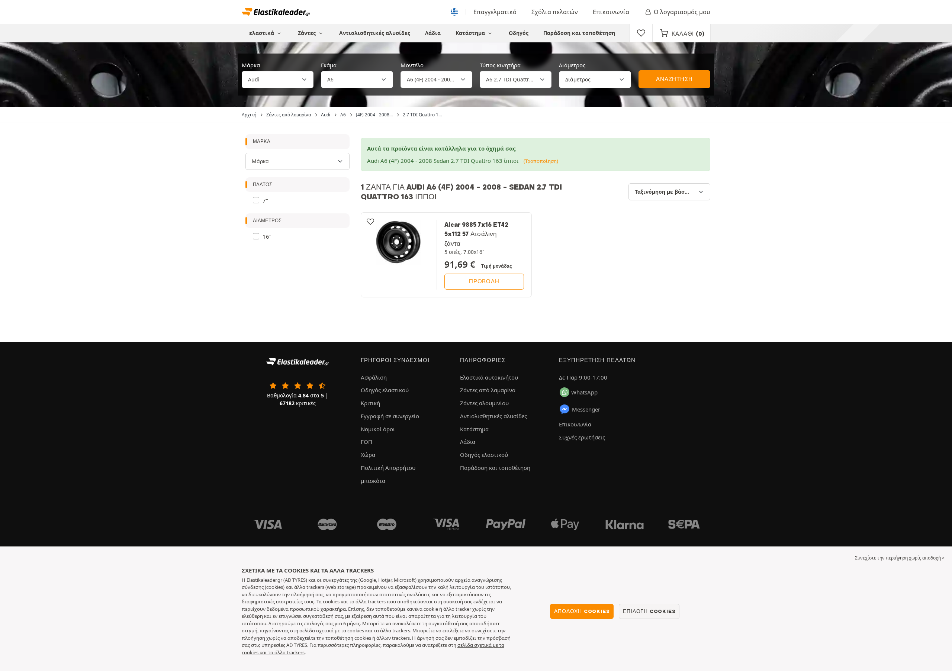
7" (265, 200)
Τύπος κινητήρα (500, 65)
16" (267, 236)
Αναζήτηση (674, 79)
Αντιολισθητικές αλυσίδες (374, 32)
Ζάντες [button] (307, 32)
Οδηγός (518, 32)
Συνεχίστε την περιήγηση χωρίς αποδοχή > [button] (900, 558)
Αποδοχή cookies (582, 611)
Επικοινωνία (611, 12)
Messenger (586, 409)
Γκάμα (329, 65)
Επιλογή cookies (649, 611)
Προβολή (484, 281)
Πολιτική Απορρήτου (388, 467)
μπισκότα (373, 480)
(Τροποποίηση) (541, 161)
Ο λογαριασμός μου (682, 12)
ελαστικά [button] (262, 32)
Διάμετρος (572, 65)
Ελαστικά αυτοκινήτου (489, 377)
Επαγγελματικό (495, 12)
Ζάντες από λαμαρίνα (487, 390)
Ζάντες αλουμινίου (484, 403)
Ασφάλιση (374, 377)
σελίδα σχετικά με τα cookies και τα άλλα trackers (354, 630)
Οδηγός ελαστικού (385, 390)
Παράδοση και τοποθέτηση (579, 32)
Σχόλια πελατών (554, 12)
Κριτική (370, 403)
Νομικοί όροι (378, 429)
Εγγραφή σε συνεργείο (390, 416)
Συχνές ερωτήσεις (582, 437)
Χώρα (368, 454)
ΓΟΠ (366, 441)
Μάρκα (251, 65)
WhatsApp (584, 392)
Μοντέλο (412, 65)
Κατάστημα (471, 32)
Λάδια (433, 32)
